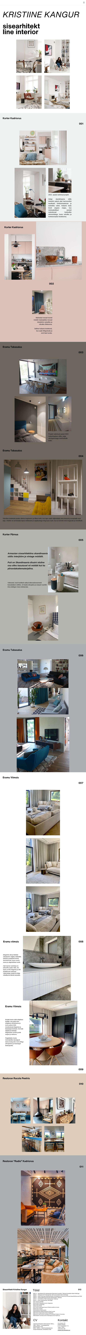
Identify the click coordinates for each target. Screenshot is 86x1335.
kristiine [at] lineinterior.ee (64, 1330)
